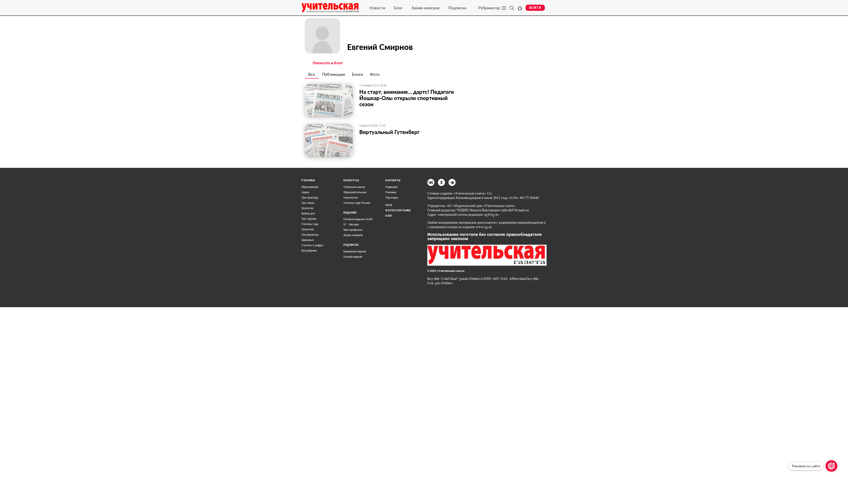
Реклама (390, 192)
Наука (305, 192)
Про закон (307, 202)
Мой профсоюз (352, 229)
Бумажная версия (354, 251)
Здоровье (307, 240)
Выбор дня (308, 213)
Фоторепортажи (398, 210)
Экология (307, 208)
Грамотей (307, 229)
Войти (535, 7)
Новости (377, 7)
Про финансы (310, 234)
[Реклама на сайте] (831, 465)
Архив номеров (425, 7)
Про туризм (308, 218)
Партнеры (391, 197)
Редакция (391, 187)
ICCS (388, 205)
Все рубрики (309, 250)
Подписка (457, 7)
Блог (398, 7)
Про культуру (309, 197)
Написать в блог (328, 62)
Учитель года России (356, 202)
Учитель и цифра (312, 245)
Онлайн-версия (352, 256)
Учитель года (309, 224)
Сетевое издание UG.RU (358, 219)
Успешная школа (354, 187)
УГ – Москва (351, 224)
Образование (309, 187)
